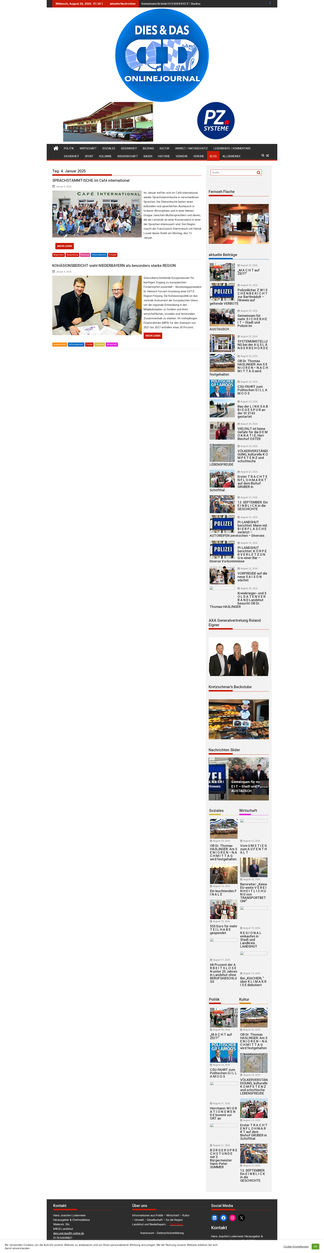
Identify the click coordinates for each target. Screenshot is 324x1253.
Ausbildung (72, 255)
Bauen (148, 156)
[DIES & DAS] (56, 148)
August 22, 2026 (251, 841)
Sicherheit (71, 156)
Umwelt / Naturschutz (191, 148)
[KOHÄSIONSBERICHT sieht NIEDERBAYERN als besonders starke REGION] (97, 278)
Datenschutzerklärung (170, 1233)
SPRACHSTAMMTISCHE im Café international (91, 180)
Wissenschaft (127, 156)
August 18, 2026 (221, 886)
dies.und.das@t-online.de (68, 1233)
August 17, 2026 (221, 960)
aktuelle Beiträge (223, 254)
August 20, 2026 (251, 879)
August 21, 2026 (221, 1103)
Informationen (99, 255)
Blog (213, 156)
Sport (89, 156)
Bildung (148, 148)
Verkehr (182, 156)
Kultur (164, 148)
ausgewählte (59, 344)
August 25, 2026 (249, 265)
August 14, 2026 (251, 973)
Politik (69, 148)
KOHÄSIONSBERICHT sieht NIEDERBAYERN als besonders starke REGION (114, 265)
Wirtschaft (88, 148)
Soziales (108, 148)
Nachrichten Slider (224, 750)
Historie (164, 156)
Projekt (112, 255)
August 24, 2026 (249, 381)
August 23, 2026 (249, 472)
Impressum (147, 1233)
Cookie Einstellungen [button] (296, 1246)
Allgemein (58, 255)
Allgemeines (231, 156)
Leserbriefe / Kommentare (232, 148)
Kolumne (105, 156)
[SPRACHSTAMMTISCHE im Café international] (97, 192)
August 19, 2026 (251, 928)
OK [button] (315, 1246)
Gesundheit (129, 148)
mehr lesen (64, 246)
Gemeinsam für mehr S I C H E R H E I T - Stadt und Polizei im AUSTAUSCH (186, 3)
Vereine (198, 156)
